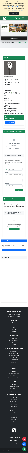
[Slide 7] (17, 38)
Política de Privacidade (12, 7)
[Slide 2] (12, 38)
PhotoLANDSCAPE (14, 353)
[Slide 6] (16, 38)
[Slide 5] (15, 38)
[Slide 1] (10, 38)
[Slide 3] (13, 38)
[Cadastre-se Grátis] (24, 439)
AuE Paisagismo (14, 399)
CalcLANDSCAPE (14, 357)
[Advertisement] (14, 280)
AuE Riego (14, 406)
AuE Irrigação (14, 404)
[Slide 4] (14, 38)
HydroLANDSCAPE (14, 355)
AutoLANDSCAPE (14, 351)
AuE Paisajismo (14, 402)
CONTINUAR (14, 13)
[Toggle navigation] (23, 18)
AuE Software (14, 397)
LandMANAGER (14, 360)
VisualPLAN (14, 362)
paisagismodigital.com (19, 450)
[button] (8, 444)
